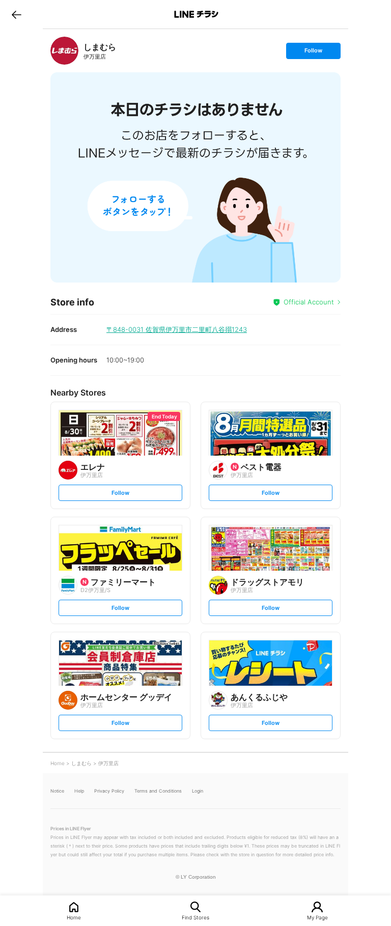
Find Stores (195, 917)
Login (197, 791)
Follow (313, 52)
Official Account (309, 302)
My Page (317, 917)
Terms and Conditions (158, 791)
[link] (64, 51)
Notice (57, 791)
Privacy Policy (109, 791)
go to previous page (16, 14)
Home (74, 917)
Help (79, 791)
